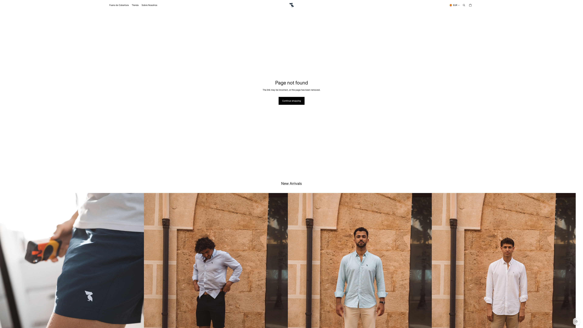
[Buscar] (464, 5)
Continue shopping (291, 100)
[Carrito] (470, 5)
